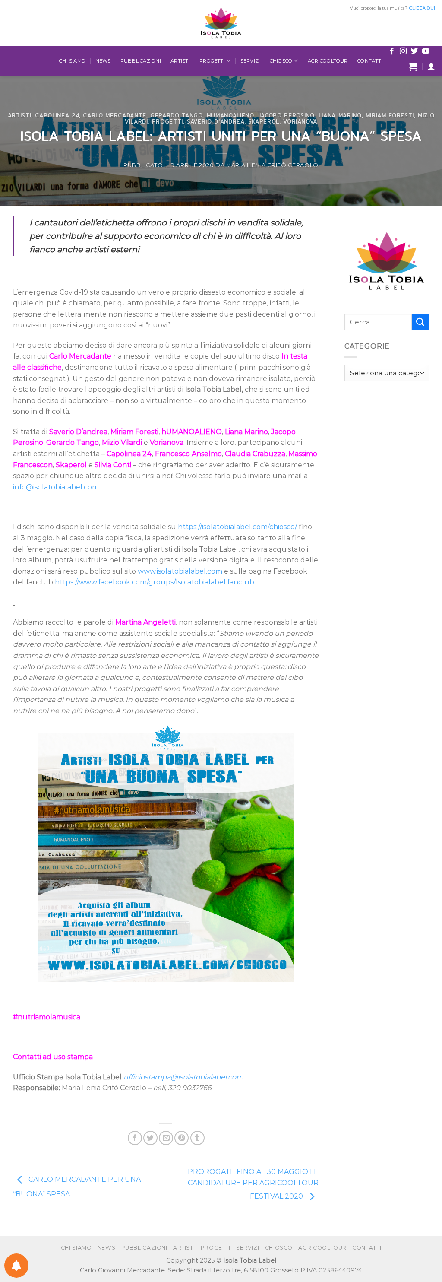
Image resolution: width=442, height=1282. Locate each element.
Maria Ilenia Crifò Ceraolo (272, 165)
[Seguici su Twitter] (414, 51)
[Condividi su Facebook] (135, 1138)
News (103, 61)
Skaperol (263, 121)
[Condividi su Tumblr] (197, 1138)
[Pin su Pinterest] (181, 1138)
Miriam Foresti (390, 115)
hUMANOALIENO (230, 115)
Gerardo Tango (176, 115)
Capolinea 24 (57, 115)
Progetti (212, 61)
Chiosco (281, 61)
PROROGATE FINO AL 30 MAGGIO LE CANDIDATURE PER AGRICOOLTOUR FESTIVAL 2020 (253, 1184)
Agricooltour (328, 61)
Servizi (250, 61)
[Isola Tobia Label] (221, 23)
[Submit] (420, 322)
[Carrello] (412, 66)
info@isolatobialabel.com (56, 487)
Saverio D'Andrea (215, 121)
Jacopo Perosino (286, 115)
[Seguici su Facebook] (391, 51)
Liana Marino (340, 115)
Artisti (180, 61)
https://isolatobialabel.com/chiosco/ (237, 527)
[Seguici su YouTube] (425, 51)
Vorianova (300, 121)
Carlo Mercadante (114, 115)
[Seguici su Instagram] (403, 51)
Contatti (370, 61)
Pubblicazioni (140, 61)
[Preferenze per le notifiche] (16, 1265)
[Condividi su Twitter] (150, 1138)
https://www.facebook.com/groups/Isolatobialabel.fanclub (154, 582)
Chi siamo (72, 61)
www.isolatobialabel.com (180, 571)
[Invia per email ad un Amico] (166, 1138)
